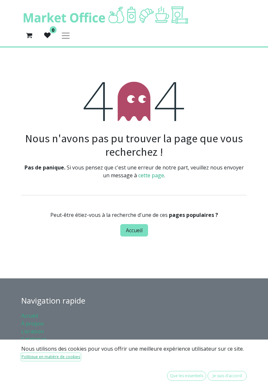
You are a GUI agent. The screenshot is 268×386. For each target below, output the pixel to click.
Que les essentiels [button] (186, 375)
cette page (151, 175)
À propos (33, 323)
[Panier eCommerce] (29, 35)
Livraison (32, 331)
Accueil (134, 230)
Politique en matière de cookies (51, 357)
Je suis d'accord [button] (227, 375)
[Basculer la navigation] (66, 35)
